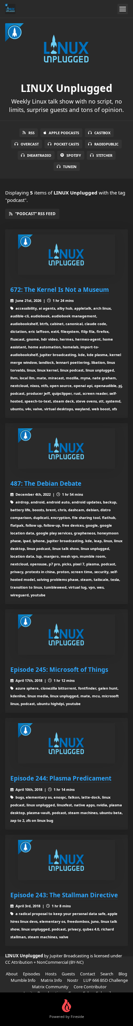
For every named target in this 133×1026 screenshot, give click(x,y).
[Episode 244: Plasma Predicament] (66, 743)
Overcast (30, 144)
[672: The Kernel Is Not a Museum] (66, 254)
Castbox (102, 132)
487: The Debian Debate (45, 483)
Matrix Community (50, 987)
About (12, 974)
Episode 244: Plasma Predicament (60, 778)
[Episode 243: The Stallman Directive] (66, 860)
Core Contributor (90, 987)
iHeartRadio (39, 155)
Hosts (50, 974)
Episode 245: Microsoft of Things (59, 669)
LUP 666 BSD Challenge (105, 980)
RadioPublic (106, 144)
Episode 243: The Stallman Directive (64, 895)
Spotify (73, 155)
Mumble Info (23, 980)
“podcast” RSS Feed (35, 213)
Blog (122, 974)
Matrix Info (51, 980)
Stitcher (104, 155)
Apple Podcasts (64, 132)
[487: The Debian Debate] (66, 448)
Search (106, 974)
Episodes (31, 974)
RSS (31, 132)
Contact (87, 974)
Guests (68, 974)
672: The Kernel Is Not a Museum (59, 289)
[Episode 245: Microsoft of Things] (66, 634)
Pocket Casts (66, 144)
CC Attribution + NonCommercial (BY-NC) (44, 962)
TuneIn (70, 166)
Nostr (72, 980)
